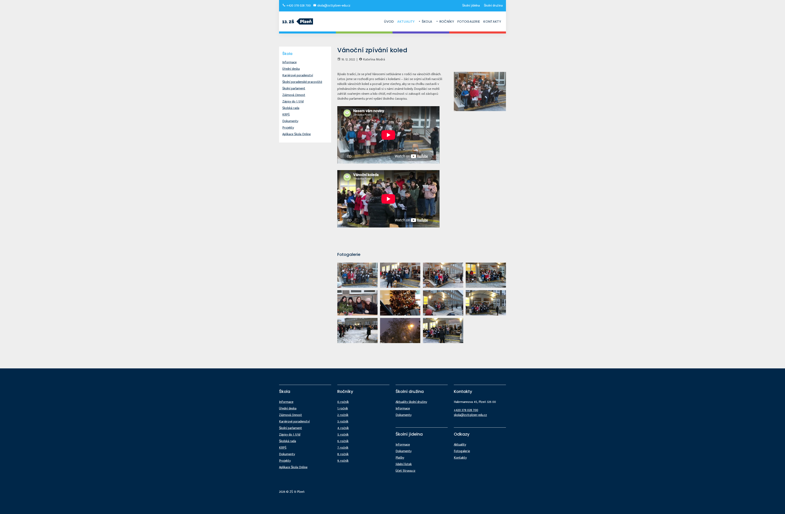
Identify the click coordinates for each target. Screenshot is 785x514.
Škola (427, 21)
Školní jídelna (471, 5)
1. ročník (342, 408)
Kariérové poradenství (297, 75)
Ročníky (446, 21)
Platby (400, 457)
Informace (289, 62)
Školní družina (493, 5)
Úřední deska (291, 69)
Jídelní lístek (404, 464)
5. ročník (343, 434)
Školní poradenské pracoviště (302, 82)
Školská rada (290, 108)
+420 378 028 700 (298, 5)
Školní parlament (293, 88)
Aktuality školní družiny (411, 402)
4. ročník (343, 428)
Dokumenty (290, 121)
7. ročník (342, 447)
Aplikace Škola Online (296, 134)
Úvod (389, 21)
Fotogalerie (468, 21)
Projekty (288, 127)
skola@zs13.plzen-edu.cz (333, 5)
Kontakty (492, 21)
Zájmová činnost (293, 95)
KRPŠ (286, 114)
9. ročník (343, 461)
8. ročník (343, 454)
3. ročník (342, 421)
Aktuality (406, 21)
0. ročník (343, 402)
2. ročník (342, 415)
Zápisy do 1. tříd (293, 101)
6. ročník (343, 441)
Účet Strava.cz (405, 471)
